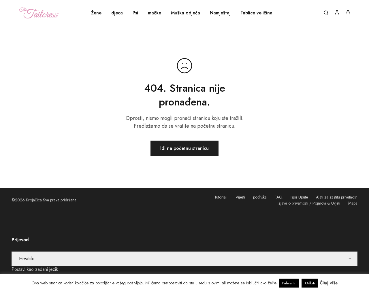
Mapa (352, 203)
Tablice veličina (256, 13)
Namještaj (220, 13)
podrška (260, 197)
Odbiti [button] (310, 283)
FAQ (279, 197)
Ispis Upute (299, 197)
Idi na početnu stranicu (184, 148)
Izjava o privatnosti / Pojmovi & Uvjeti (309, 203)
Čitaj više (329, 283)
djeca (117, 13)
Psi (135, 13)
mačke (154, 13)
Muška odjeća (185, 13)
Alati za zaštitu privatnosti (336, 197)
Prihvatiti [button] (288, 283)
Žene (96, 13)
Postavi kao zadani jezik (35, 269)
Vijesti (240, 197)
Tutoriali (220, 197)
